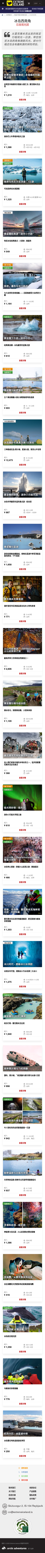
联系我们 (12, 1487)
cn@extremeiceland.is (20, 1512)
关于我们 (12, 1491)
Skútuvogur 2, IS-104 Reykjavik (25, 1505)
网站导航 (12, 1498)
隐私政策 (32, 1495)
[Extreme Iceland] (15, 3)
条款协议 (32, 1487)
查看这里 (28, 11)
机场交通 (12, 1495)
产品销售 (32, 1491)
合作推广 (32, 1498)
